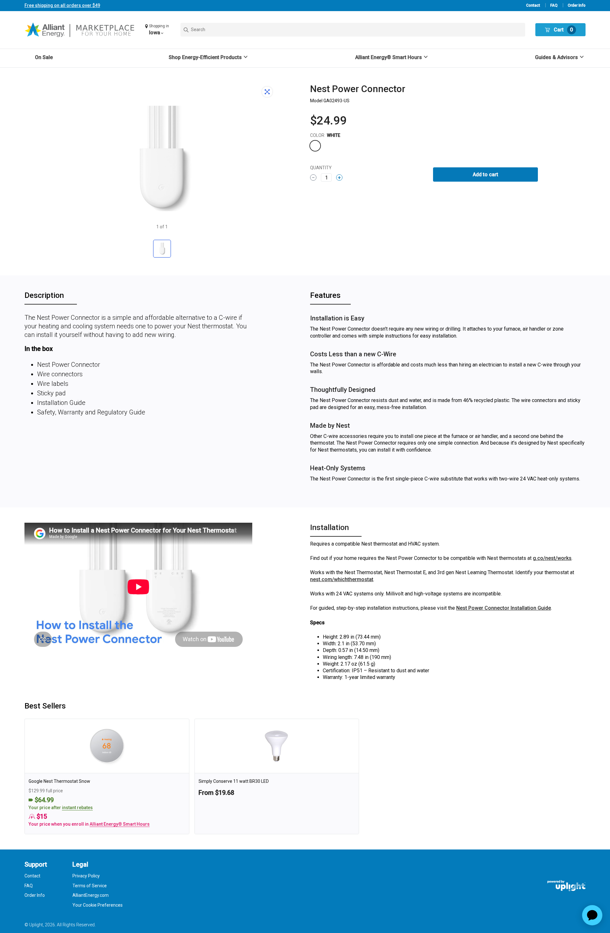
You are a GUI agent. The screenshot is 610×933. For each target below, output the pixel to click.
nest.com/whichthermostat (341, 579)
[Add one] (339, 177)
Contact (533, 5)
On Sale (44, 57)
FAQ (554, 5)
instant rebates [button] (77, 807)
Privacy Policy (86, 875)
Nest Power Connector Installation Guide (503, 608)
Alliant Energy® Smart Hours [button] (120, 824)
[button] (157, 30)
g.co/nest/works (552, 558)
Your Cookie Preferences (97, 905)
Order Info (577, 5)
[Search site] (352, 30)
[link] (106, 776)
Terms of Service (89, 885)
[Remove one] (313, 177)
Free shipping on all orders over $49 (62, 5)
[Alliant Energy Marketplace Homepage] (80, 30)
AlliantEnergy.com (90, 895)
